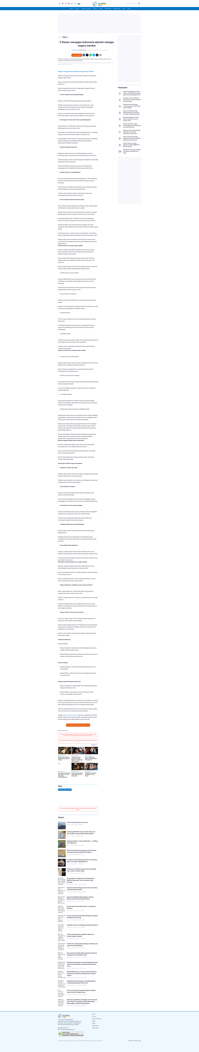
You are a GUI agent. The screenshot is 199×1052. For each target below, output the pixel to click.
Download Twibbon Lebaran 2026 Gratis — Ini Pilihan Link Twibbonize (82, 842)
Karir (78, 1040)
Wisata (100, 8)
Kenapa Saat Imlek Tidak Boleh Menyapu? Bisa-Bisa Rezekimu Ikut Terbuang (82, 916)
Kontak (82, 1040)
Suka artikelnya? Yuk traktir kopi (77, 725)
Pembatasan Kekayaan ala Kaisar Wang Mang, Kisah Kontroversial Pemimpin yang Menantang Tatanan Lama (82, 964)
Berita (71, 8)
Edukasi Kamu (116, 8)
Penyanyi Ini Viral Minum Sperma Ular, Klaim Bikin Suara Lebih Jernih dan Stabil (81, 870)
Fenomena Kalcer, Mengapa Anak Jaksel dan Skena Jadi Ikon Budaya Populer (82, 888)
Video (123, 8)
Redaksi (68, 1040)
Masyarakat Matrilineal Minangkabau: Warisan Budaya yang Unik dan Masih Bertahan (80, 898)
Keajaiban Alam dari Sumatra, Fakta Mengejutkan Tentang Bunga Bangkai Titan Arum (81, 982)
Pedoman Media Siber (90, 1040)
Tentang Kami (61, 1040)
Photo (128, 8)
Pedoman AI (100, 1040)
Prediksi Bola (108, 8)
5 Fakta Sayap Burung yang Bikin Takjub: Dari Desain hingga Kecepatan (80, 935)
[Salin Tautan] (100, 55)
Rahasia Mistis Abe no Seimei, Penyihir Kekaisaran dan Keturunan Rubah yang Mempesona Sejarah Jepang (82, 973)
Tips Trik (77, 8)
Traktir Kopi (78, 55)
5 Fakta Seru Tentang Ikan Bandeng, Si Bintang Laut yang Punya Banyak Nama (82, 944)
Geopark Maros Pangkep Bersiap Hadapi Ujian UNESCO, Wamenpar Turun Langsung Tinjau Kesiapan (80, 880)
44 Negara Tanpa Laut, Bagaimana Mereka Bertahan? (82, 925)
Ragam (95, 8)
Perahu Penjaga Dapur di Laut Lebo (77, 822)
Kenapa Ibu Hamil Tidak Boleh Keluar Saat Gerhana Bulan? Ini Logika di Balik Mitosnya (82, 860)
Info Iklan (73, 1040)
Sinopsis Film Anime (86, 8)
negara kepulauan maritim (70, 715)
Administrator (75, 50)
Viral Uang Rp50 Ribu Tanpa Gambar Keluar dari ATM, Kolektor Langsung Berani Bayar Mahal (81, 832)
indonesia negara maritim (65, 789)
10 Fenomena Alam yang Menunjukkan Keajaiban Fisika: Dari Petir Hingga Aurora (81, 991)
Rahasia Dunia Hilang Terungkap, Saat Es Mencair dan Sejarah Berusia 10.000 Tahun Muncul (81, 851)
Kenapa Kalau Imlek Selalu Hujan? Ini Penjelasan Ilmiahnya (81, 907)
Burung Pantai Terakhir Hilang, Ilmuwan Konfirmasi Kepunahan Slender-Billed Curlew (82, 954)
